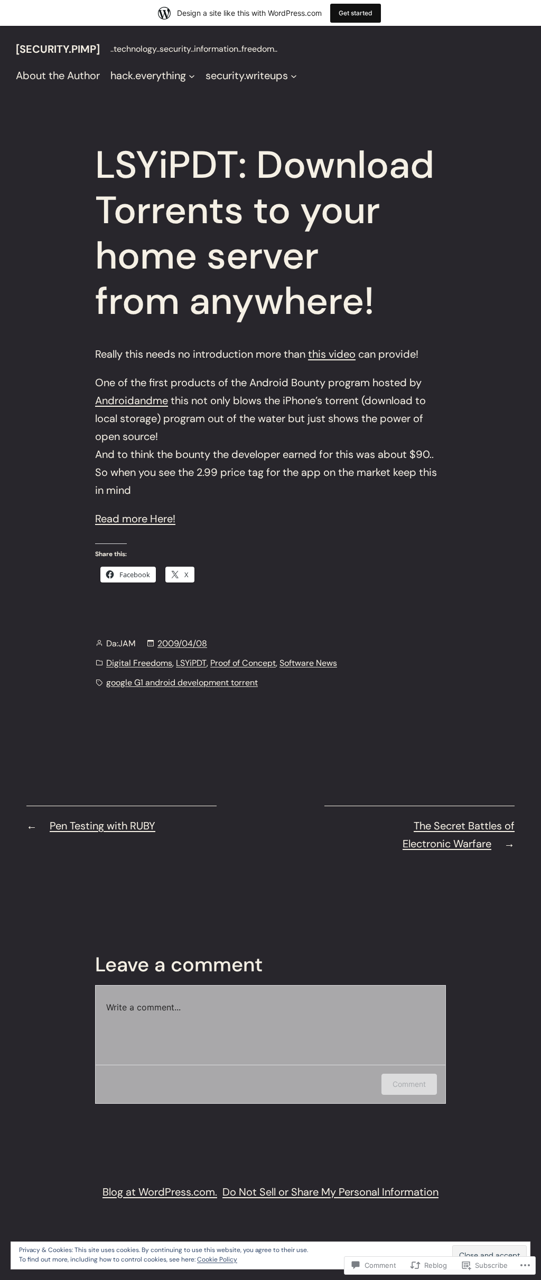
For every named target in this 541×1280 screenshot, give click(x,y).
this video (332, 354)
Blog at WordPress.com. (159, 1192)
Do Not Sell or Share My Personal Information (330, 1192)
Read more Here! (135, 519)
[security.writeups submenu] (294, 75)
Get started (355, 13)
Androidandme (131, 400)
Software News (308, 662)
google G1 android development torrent (182, 682)
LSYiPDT (191, 662)
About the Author (58, 75)
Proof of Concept (243, 662)
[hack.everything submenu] (192, 75)
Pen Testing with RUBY (102, 826)
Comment (409, 1084)
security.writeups (247, 75)
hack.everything (148, 75)
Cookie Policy (217, 1259)
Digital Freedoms (139, 662)
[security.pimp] (58, 49)
